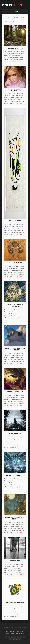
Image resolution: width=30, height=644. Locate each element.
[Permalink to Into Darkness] (15, 420)
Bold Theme (15, 5)
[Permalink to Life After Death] (15, 163)
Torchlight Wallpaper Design (15, 518)
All (4, 17)
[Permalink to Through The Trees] (15, 35)
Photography (7, 21)
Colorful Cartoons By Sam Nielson (15, 349)
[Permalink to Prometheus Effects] (15, 462)
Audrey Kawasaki (15, 263)
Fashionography (15, 90)
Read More (19, 61)
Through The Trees (15, 48)
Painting (22, 17)
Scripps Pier (15, 561)
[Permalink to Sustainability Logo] (15, 589)
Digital (8, 17)
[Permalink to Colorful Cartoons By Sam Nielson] (15, 335)
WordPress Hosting (10, 633)
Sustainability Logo (15, 602)
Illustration (15, 17)
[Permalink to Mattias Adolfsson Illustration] (15, 291)
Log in (22, 633)
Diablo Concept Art (15, 392)
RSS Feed (18, 633)
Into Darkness (15, 433)
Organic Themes (19, 631)
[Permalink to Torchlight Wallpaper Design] (15, 504)
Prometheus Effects (15, 475)
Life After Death (15, 221)
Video (13, 21)
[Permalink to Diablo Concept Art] (15, 378)
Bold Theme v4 (10, 631)
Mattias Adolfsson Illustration (15, 305)
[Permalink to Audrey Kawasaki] (15, 249)
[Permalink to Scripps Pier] (15, 548)
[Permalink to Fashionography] (15, 77)
